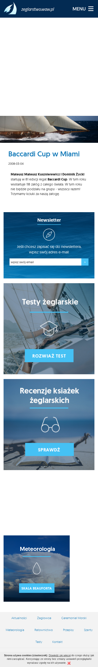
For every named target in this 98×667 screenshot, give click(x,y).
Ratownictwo (43, 630)
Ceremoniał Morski (74, 618)
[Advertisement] (49, 67)
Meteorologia (15, 630)
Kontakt (57, 642)
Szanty (88, 630)
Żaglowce (44, 618)
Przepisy (68, 630)
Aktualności (19, 618)
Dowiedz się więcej (60, 655)
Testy (38, 642)
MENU (79, 9)
